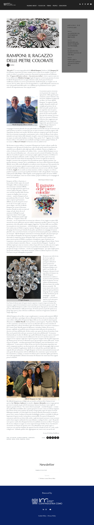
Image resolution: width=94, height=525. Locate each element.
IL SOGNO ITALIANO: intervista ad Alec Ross (74, 52)
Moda (13, 439)
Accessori (13, 437)
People (11, 65)
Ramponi (22, 439)
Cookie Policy (42, 516)
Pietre (17, 439)
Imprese (9, 439)
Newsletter (47, 465)
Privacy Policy (52, 516)
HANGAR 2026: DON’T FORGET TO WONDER (73, 44)
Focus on (70, 31)
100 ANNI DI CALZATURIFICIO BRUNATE (74, 35)
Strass (28, 439)
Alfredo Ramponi (22, 437)
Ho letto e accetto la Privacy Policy (47, 478)
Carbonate (31, 437)
